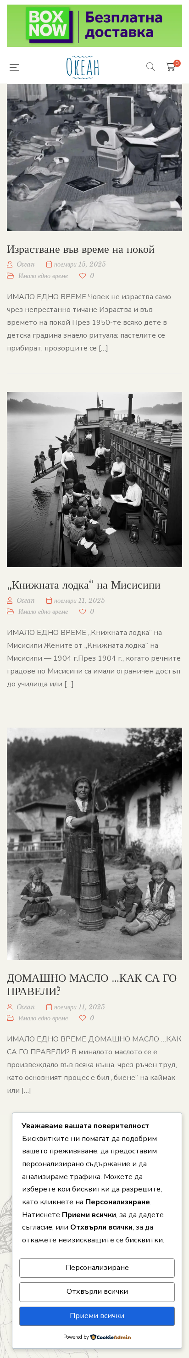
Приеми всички (97, 1316)
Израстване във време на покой (81, 249)
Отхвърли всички (97, 1291)
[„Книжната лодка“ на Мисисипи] (94, 479)
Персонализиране (97, 1268)
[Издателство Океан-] (83, 67)
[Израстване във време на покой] (94, 157)
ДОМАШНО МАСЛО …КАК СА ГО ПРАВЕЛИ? (92, 984)
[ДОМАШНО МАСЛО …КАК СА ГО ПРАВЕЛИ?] (94, 844)
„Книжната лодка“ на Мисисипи (84, 584)
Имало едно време (43, 276)
